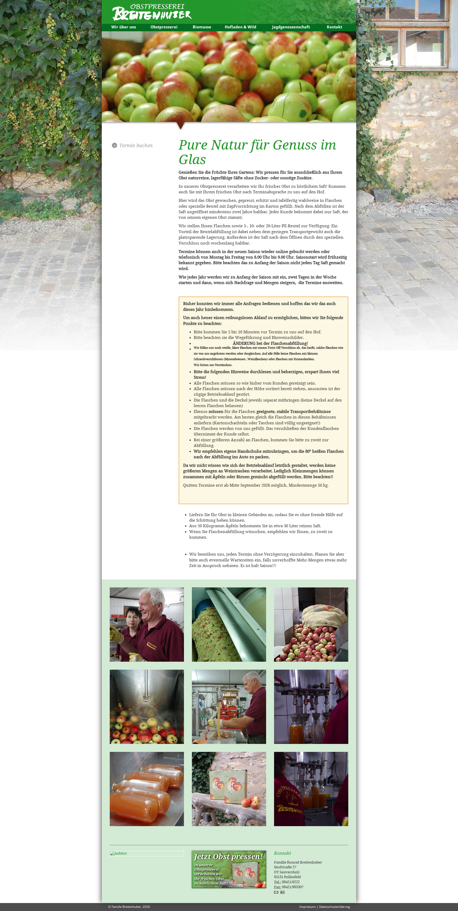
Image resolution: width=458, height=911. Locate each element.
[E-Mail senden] (277, 892)
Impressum (308, 907)
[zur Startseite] (151, 10)
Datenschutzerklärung (334, 907)
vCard (283, 892)
